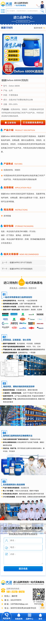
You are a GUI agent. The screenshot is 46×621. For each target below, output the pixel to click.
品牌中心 (29, 619)
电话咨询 (6, 618)
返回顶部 (42, 606)
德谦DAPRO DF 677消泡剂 (21, 262)
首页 (40, 619)
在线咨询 (18, 619)
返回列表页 (38, 28)
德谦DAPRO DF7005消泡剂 (21, 269)
